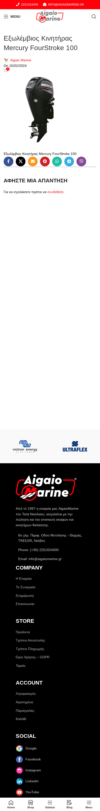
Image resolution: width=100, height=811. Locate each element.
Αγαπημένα (24, 702)
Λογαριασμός (26, 693)
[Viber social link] (81, 161)
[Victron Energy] (25, 446)
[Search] (94, 16)
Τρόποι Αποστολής (30, 640)
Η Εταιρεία (24, 578)
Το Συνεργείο (25, 587)
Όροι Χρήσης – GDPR (33, 657)
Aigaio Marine (20, 60)
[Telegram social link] (69, 161)
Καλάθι (21, 719)
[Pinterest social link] (45, 161)
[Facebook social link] (8, 161)
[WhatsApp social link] (57, 161)
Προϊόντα (23, 632)
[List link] (50, 550)
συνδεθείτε (55, 192)
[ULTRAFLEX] (75, 446)
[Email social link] (33, 161)
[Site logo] (50, 16)
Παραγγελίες (25, 711)
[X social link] (20, 161)
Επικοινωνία (25, 604)
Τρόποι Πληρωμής (30, 649)
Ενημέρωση (25, 595)
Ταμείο (20, 666)
